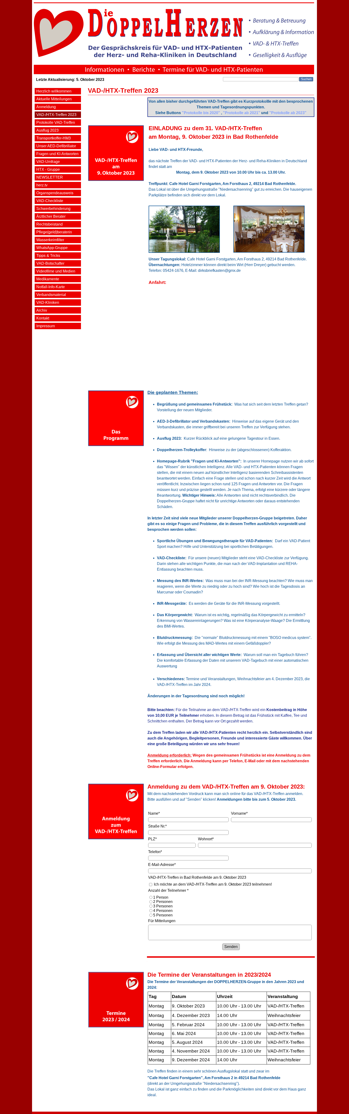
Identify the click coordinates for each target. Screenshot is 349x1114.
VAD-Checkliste (49, 201)
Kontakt (42, 318)
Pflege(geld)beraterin (54, 232)
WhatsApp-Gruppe (52, 248)
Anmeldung (46, 107)
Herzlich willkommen (53, 91)
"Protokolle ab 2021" (241, 113)
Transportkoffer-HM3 (53, 138)
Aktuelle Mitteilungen (54, 99)
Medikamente (47, 279)
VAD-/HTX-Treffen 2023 (56, 115)
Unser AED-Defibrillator (56, 146)
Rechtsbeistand (49, 224)
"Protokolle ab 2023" (288, 113)
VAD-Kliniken (47, 302)
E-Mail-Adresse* (162, 865)
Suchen (306, 79)
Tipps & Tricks (48, 256)
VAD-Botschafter (50, 263)
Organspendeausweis (54, 193)
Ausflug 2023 (47, 130)
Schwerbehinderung (53, 209)
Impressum (45, 326)
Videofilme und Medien (55, 271)
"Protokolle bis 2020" (201, 113)
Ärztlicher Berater (51, 216)
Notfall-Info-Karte (50, 287)
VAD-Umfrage (48, 162)
